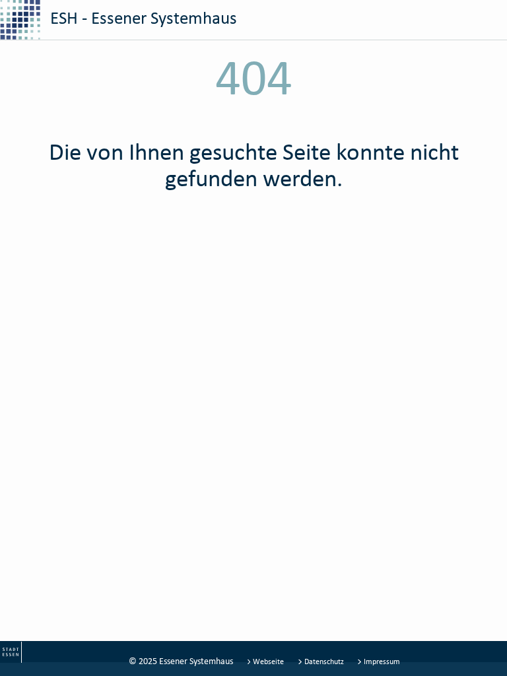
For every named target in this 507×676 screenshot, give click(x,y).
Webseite (268, 661)
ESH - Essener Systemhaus (141, 17)
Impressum (381, 661)
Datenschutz (324, 661)
